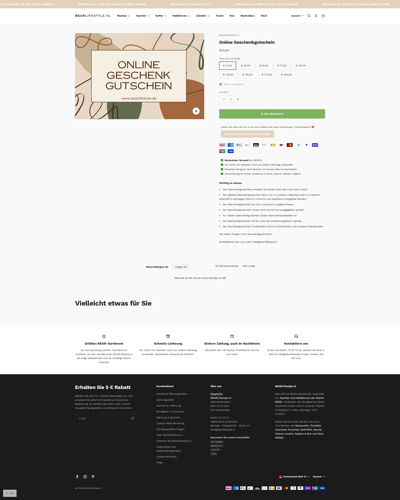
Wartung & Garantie (168, 417)
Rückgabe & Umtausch (170, 411)
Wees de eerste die (200, 277)
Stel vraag (249, 265)
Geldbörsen (179, 15)
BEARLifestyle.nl (229, 35)
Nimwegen (216, 441)
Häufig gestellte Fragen (170, 429)
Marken (122, 15)
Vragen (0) (181, 266)
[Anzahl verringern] (223, 99)
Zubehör (201, 15)
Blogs (159, 462)
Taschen (141, 15)
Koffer (159, 15)
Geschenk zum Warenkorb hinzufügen (247, 133)
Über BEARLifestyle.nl (169, 434)
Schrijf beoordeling (226, 265)
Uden (213, 453)
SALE (264, 15)
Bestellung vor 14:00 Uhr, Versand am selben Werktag (100, 4)
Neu (232, 15)
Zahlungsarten (165, 399)
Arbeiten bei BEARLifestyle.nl (173, 440)
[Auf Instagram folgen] (85, 477)
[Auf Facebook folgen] (77, 477)
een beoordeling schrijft (212, 277)
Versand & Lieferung (168, 405)
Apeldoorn (216, 445)
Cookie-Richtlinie (166, 456)
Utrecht (215, 449)
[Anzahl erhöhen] (237, 99)
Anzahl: (223, 92)
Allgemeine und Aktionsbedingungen (168, 448)
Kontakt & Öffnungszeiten (171, 393)
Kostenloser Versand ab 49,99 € (178, 4)
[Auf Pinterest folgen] (93, 477)
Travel (219, 15)
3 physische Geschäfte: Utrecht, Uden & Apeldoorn (254, 4)
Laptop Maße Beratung (170, 423)
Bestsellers (248, 15)
